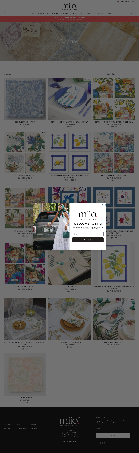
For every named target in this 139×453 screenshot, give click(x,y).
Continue (88, 240)
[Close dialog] (104, 205)
